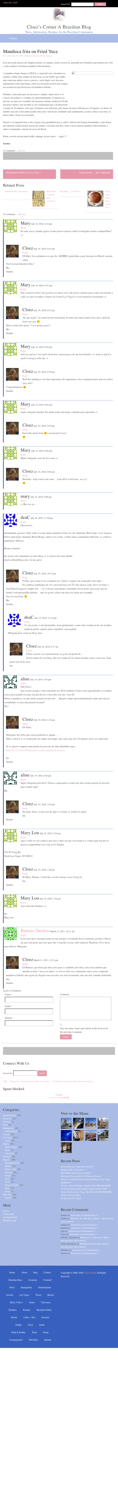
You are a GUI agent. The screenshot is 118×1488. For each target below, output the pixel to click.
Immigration (8, 1127)
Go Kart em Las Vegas (71, 1198)
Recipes (49, 55)
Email (8, 1006)
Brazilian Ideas (9, 1115)
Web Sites (7, 1194)
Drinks (8, 1175)
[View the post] (66, 1123)
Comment (64, 994)
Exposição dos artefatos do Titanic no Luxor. (81, 1176)
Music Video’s (16, 1302)
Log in (6, 1210)
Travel (8, 1140)
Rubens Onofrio (35, 930)
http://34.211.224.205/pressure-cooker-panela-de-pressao (35, 750)
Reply (23, 227)
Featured (7, 1121)
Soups (8, 1191)
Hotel (5, 1124)
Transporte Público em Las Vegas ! (25, 172)
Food (7, 1178)
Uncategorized (15, 1339)
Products (7, 1156)
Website (8, 1017)
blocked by (59, 1096)
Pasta (7, 1188)
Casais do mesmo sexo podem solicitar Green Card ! (84, 1188)
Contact (47, 1272)
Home (12, 1272)
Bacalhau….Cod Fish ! (70, 191)
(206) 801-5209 (10, 2)
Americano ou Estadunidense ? (84, 1215)
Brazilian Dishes (39, 55)
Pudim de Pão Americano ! (73, 1169)
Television (9, 1153)
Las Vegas (7, 1137)
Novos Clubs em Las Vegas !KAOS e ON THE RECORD (86, 1191)
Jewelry (6, 1134)
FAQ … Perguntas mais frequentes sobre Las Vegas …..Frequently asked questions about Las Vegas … (49, 1081)
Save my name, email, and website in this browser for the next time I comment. (84, 1030)
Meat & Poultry (12, 1184)
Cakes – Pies (10, 1169)
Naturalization (11, 1131)
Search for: (66, 4)
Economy (7, 1118)
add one (21, 150)
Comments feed (10, 1217)
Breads (8, 1165)
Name (8, 994)
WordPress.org (9, 1220)
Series (7, 1150)
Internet (8, 1197)
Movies (6, 1143)
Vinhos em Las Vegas (70, 1195)
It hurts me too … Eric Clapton (93, 172)
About (24, 1272)
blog (35, 1272)
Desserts (9, 1172)
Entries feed (8, 1214)
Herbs (7, 1181)
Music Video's (11, 1146)
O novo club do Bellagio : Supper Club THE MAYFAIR (86, 1185)
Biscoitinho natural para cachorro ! (76, 1172)
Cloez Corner (90, 1272)
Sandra (9, 55)
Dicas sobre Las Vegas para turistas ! (77, 1166)
